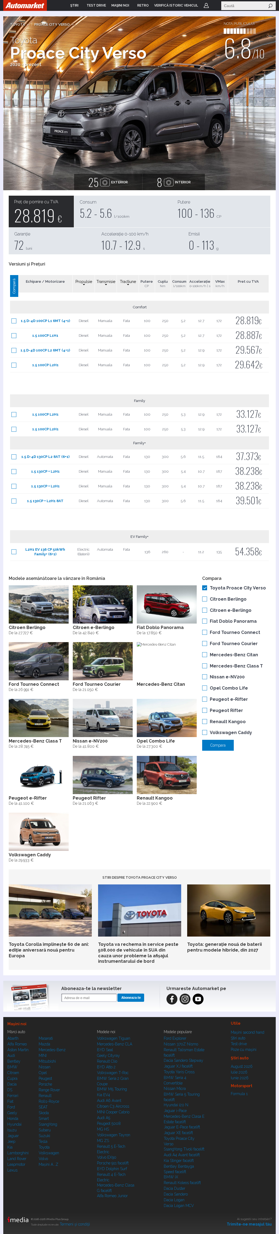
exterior (108, 182)
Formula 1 (239, 1094)
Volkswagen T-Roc (113, 1073)
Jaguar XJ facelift (178, 1066)
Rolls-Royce (49, 1101)
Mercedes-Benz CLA (114, 1044)
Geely (12, 1113)
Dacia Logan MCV (179, 1205)
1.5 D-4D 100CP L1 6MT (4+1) (45, 321)
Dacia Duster (174, 1188)
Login (206, 5)
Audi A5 (103, 1118)
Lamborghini (18, 1153)
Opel (43, 1073)
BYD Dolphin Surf (112, 1169)
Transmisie (105, 281)
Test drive (239, 1044)
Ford (11, 1107)
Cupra (12, 1078)
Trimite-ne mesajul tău (249, 1224)
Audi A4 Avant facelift (182, 1155)
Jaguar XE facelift (178, 1133)
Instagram (185, 999)
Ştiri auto (238, 1038)
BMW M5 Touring (112, 1089)
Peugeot (45, 1078)
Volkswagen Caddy (231, 732)
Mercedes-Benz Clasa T (236, 666)
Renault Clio (107, 1061)
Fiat (10, 1101)
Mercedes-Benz (52, 1050)
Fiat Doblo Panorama (233, 621)
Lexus (12, 1170)
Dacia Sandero (176, 1194)
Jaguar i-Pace (175, 1110)
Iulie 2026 (239, 1072)
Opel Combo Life (229, 688)
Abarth (13, 1038)
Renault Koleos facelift (182, 1183)
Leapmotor (16, 1164)
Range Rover (49, 1090)
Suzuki (44, 1136)
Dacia (12, 1084)
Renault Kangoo (228, 721)
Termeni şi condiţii (75, 1224)
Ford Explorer (175, 1038)
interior (174, 182)
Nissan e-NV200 (227, 676)
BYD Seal (105, 1050)
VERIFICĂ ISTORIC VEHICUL (176, 5)
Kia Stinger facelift (179, 1160)
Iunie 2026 (239, 1078)
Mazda (44, 1044)
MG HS (103, 1129)
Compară (14, 286)
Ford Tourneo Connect (235, 632)
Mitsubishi (47, 1061)
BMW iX (171, 1177)
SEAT (43, 1107)
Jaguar (13, 1136)
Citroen (13, 1073)
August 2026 (242, 1066)
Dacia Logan (174, 1200)
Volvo (43, 1158)
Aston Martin (18, 1050)
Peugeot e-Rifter (229, 699)
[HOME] (25, 5)
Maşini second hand (247, 1032)
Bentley (13, 1061)
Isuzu (12, 1130)
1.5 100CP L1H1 (45, 335)
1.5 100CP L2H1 (45, 365)
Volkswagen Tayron (113, 1135)
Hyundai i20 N (176, 1105)
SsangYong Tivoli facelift (184, 1149)
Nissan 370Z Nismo (181, 1044)
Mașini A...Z (48, 1164)
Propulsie (83, 281)
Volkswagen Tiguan (113, 1038)
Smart (44, 1118)
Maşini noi (16, 1024)
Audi (11, 1055)
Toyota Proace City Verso (238, 588)
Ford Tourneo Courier (234, 643)
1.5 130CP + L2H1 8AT (45, 501)
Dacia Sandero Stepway (183, 1060)
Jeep (11, 1141)
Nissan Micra (175, 1088)
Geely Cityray (108, 1055)
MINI (43, 1055)
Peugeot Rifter (226, 710)
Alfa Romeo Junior (112, 1196)
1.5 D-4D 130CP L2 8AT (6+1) (45, 457)
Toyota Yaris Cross (179, 1072)
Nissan (44, 1067)
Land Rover (16, 1158)
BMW (12, 1067)
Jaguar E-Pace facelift (182, 1127)
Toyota (17, 24)
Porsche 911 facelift (113, 1163)
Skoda (44, 1113)
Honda (12, 1118)
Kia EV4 (103, 1095)
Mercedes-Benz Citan (234, 654)
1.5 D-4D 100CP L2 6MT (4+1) (45, 350)
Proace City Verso (52, 24)
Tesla (43, 1141)
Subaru (45, 1130)
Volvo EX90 (106, 1157)
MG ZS (103, 1140)
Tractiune (128, 281)
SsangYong (48, 1124)
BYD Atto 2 (106, 1067)
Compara (218, 745)
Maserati (46, 1038)
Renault (45, 1095)
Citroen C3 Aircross (113, 1106)
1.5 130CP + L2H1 (45, 471)
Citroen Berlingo (228, 599)
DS (9, 1090)
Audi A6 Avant (109, 1100)
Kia (10, 1147)
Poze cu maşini (243, 1049)
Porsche (45, 1084)
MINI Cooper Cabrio (113, 1112)
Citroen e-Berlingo (230, 610)
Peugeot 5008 (109, 1123)
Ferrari (12, 1095)
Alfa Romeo (17, 1044)
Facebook (171, 999)
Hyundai (14, 1124)
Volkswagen (49, 1153)
